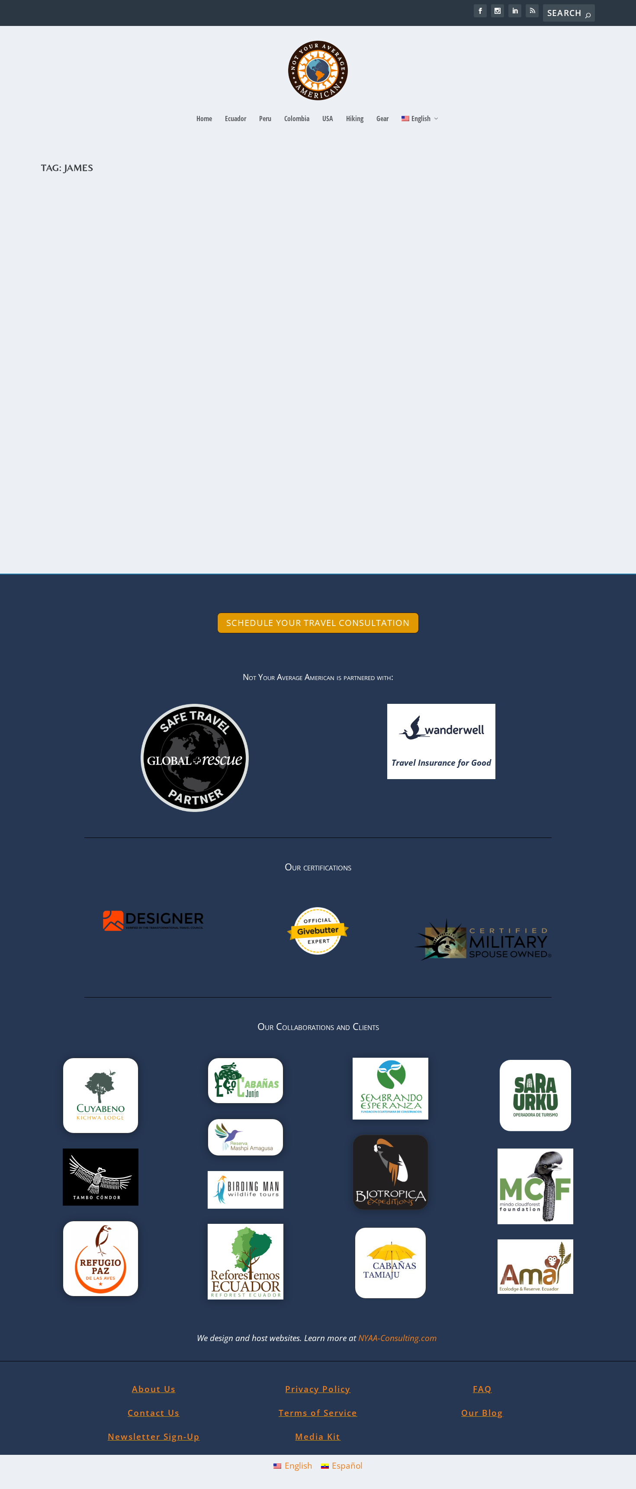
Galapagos (161, 498)
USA (327, 119)
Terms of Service (318, 1412)
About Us (154, 1389)
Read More (80, 533)
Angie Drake (72, 498)
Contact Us (154, 1412)
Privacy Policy (317, 1389)
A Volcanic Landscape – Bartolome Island (158, 485)
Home (204, 119)
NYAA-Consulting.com (398, 1338)
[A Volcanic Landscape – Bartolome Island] (300, 326)
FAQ (482, 1389)
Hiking (354, 119)
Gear (382, 119)
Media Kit (317, 1436)
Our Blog (482, 1412)
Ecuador (235, 119)
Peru (265, 119)
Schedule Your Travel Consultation (318, 623)
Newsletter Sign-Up (154, 1436)
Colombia (296, 119)
